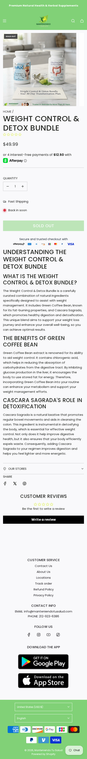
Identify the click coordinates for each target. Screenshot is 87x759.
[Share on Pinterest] (24, 484)
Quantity (10, 178)
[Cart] (81, 20)
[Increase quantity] (22, 186)
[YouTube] (48, 634)
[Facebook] (28, 634)
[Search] (73, 20)
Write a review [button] (43, 519)
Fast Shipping (18, 201)
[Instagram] (38, 634)
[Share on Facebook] (5, 484)
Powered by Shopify (43, 754)
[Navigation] (4, 20)
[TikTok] (58, 634)
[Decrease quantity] (7, 186)
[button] (12, 134)
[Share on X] (14, 484)
